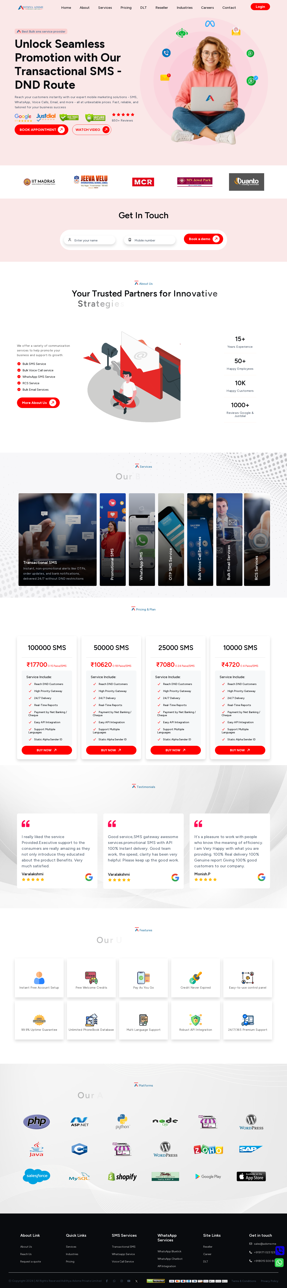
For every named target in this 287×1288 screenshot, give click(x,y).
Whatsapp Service (123, 1254)
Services (105, 7)
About (85, 7)
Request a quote (30, 1261)
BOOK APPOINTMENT (38, 130)
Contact (229, 7)
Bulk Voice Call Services (179, 555)
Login (260, 6)
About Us (26, 1246)
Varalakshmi (33, 874)
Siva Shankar (205, 874)
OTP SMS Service (153, 532)
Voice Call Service (123, 1261)
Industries (185, 7)
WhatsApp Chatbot (170, 1259)
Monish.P (116, 874)
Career (207, 1254)
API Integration (167, 1266)
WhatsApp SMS (141, 566)
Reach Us (26, 1254)
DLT (143, 7)
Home (66, 7)
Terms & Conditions (243, 1281)
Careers (207, 7)
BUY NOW (44, 750)
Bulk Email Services (229, 562)
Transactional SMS (31, 563)
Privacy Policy (269, 1281)
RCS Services (235, 552)
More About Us (35, 403)
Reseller (161, 7)
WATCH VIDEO (88, 130)
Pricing (126, 7)
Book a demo (200, 239)
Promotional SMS (94, 547)
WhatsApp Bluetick (169, 1251)
